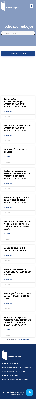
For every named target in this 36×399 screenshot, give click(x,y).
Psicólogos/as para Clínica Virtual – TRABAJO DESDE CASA (17, 296)
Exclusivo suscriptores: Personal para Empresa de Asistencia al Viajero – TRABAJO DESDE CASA (17, 175)
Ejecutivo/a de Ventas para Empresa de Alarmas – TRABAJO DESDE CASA (17, 128)
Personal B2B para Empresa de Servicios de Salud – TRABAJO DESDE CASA (17, 200)
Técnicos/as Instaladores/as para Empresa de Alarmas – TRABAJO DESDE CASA (15, 103)
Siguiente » (23, 339)
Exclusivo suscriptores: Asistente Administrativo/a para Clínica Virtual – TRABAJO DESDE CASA (17, 321)
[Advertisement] (18, 76)
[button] (31, 6)
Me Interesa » (8, 111)
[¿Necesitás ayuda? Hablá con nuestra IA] (29, 392)
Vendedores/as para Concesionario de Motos (16, 249)
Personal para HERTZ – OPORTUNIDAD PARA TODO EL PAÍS (17, 272)
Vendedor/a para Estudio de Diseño (16, 150)
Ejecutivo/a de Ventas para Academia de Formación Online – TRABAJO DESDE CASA (17, 225)
